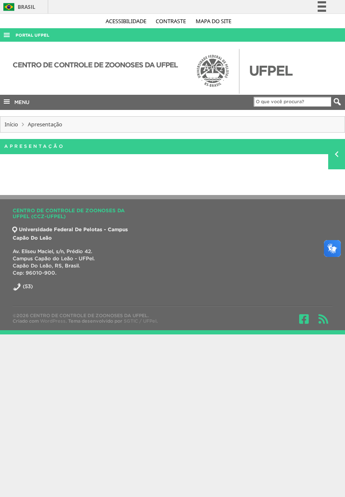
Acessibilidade (127, 21)
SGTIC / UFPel (140, 320)
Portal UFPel (32, 35)
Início (11, 124)
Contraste (171, 21)
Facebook (304, 319)
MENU (20, 102)
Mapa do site (213, 21)
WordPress (53, 320)
